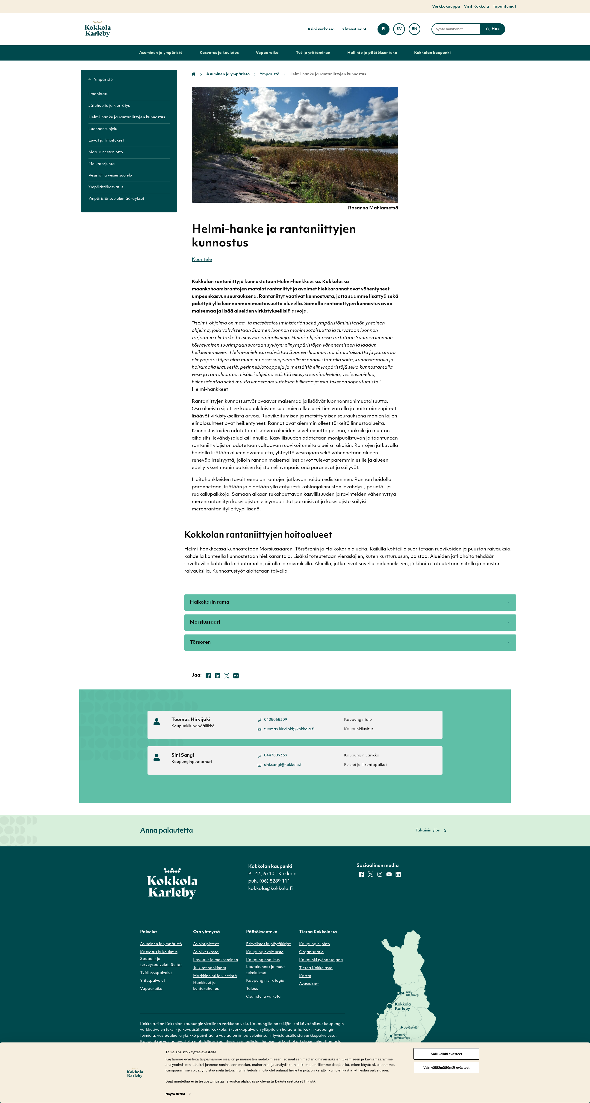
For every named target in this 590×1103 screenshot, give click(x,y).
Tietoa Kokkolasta (316, 968)
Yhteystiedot (354, 29)
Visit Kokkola (476, 7)
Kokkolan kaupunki (432, 53)
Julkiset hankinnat (209, 968)
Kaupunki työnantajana (321, 960)
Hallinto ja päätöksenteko (372, 53)
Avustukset (309, 984)
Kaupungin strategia (265, 981)
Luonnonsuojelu (102, 129)
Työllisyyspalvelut (156, 973)
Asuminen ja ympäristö (161, 53)
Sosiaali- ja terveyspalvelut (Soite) (161, 962)
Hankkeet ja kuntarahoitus (206, 986)
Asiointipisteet (206, 944)
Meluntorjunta (101, 164)
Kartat (305, 976)
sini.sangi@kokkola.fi (283, 765)
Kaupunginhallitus (263, 960)
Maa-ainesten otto (105, 152)
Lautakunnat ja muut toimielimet (265, 970)
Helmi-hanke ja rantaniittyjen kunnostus (126, 117)
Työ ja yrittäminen (313, 53)
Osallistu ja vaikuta (263, 997)
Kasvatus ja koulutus (219, 53)
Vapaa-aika (267, 53)
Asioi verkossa (321, 29)
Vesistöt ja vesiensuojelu (110, 175)
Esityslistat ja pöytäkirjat (268, 944)
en (416, 30)
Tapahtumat (504, 7)
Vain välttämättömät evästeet (446, 1067)
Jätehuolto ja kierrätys (109, 106)
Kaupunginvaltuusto (264, 952)
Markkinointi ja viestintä (215, 976)
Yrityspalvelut (152, 981)
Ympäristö (103, 80)
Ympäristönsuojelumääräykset (116, 199)
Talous (252, 989)
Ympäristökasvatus (105, 187)
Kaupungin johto (314, 944)
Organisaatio (311, 952)
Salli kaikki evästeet (446, 1054)
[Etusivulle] (97, 29)
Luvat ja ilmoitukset (106, 140)
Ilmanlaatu (98, 94)
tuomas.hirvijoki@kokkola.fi (289, 729)
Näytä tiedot (175, 1094)
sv (400, 30)
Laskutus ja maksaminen (215, 960)
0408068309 (275, 720)
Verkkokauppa (446, 7)
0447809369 (275, 755)
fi (385, 30)
